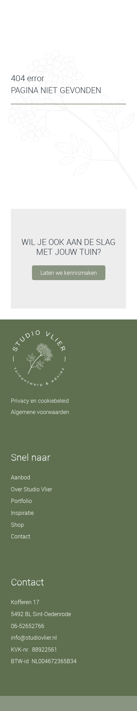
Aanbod (20, 477)
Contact (31, 695)
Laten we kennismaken (68, 273)
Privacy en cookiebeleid (40, 401)
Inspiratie (22, 513)
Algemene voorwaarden (40, 412)
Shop (17, 525)
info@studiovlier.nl (34, 637)
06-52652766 (27, 626)
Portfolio (21, 501)
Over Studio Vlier (31, 489)
